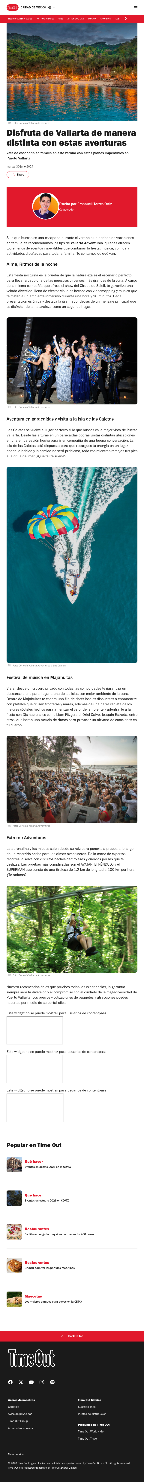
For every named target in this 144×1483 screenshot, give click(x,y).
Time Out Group (18, 1421)
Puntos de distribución (92, 1414)
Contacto (13, 1407)
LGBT (118, 19)
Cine (60, 19)
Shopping (105, 19)
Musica (92, 19)
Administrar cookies (20, 1428)
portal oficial (58, 1003)
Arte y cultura (76, 19)
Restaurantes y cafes (20, 19)
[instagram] (42, 1382)
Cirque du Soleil (92, 286)
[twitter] (21, 1382)
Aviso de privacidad (20, 1414)
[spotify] (52, 1382)
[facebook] (10, 1382)
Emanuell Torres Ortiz (94, 204)
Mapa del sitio (15, 1454)
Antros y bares (45, 19)
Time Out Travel (88, 1439)
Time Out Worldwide (91, 1431)
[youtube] (31, 1382)
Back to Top (75, 1336)
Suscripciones (86, 1407)
